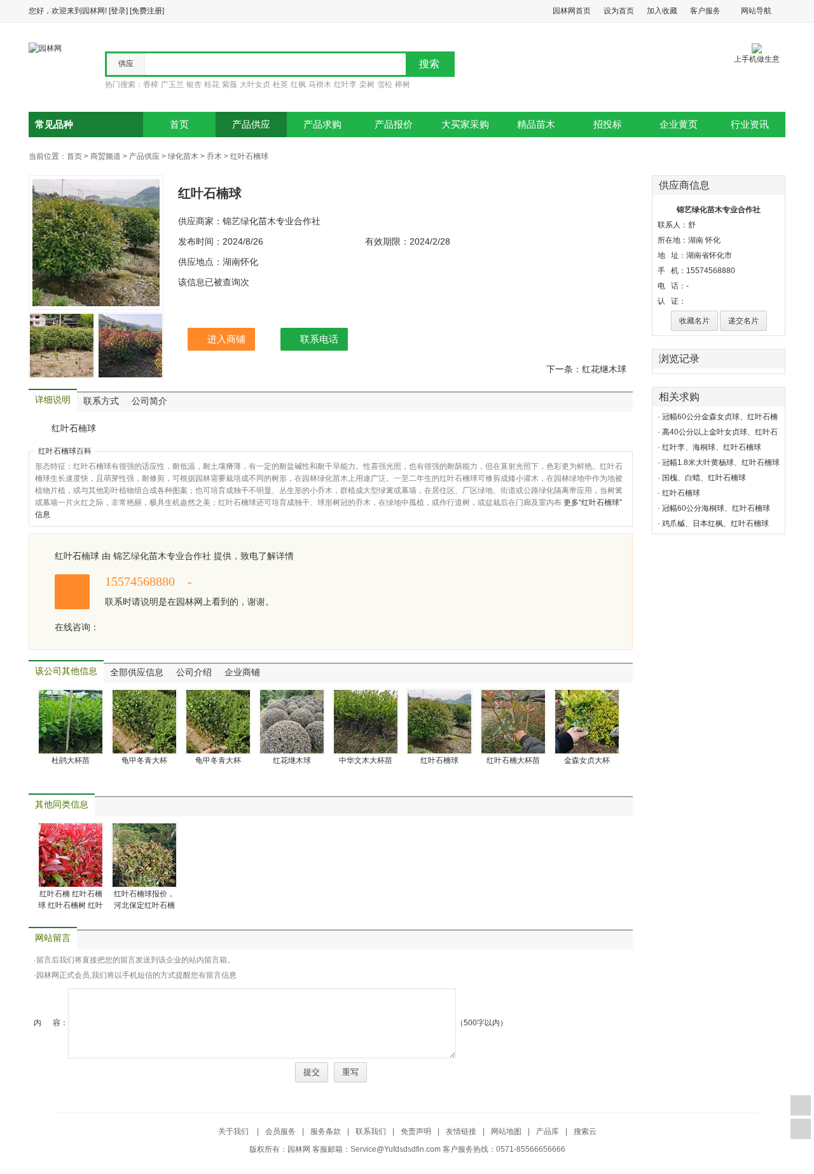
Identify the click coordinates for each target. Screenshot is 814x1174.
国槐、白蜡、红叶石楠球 (704, 477)
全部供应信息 (136, 672)
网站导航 (756, 10)
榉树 (402, 84)
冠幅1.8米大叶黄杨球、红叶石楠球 (721, 462)
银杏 (194, 84)
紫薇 (229, 84)
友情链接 (461, 1131)
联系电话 (319, 339)
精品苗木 (536, 124)
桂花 (211, 84)
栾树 (367, 84)
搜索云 (585, 1131)
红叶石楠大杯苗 (513, 760)
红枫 (298, 84)
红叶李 (345, 84)
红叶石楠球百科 (65, 451)
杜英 (280, 84)
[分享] (800, 1129)
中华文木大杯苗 (365, 760)
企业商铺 (242, 672)
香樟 (150, 84)
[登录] (118, 10)
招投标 (607, 124)
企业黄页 (678, 124)
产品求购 (322, 124)
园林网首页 (572, 10)
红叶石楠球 (249, 156)
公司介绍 (194, 672)
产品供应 (251, 124)
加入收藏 (662, 10)
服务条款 (325, 1131)
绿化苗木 (183, 156)
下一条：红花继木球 (586, 369)
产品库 (547, 1131)
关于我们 (234, 1131)
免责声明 (416, 1131)
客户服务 (705, 10)
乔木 (214, 156)
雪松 (384, 84)
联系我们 (370, 1131)
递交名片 (743, 320)
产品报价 (394, 124)
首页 (179, 124)
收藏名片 (694, 320)
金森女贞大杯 (587, 760)
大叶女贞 (255, 84)
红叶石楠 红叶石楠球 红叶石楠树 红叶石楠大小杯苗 (70, 905)
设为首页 (619, 10)
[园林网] (45, 47)
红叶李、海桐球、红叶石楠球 (711, 447)
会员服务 (280, 1131)
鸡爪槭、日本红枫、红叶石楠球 (715, 523)
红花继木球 (292, 760)
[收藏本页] (800, 1105)
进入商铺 (226, 339)
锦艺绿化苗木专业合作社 (719, 209)
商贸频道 (105, 156)
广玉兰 (172, 84)
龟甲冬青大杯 (144, 760)
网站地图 (506, 1131)
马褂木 (319, 84)
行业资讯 (750, 124)
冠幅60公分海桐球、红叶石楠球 (716, 508)
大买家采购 (465, 124)
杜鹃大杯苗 (71, 760)
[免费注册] (147, 10)
